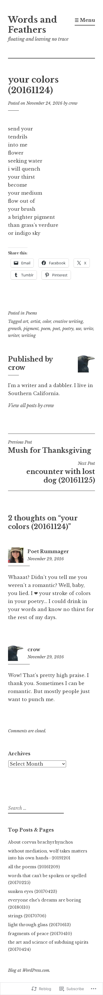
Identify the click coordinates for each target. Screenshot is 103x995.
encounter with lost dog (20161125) (60, 472)
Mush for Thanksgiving (49, 447)
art (25, 321)
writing (28, 335)
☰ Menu (85, 20)
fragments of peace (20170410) (40, 933)
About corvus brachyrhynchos (40, 842)
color (47, 321)
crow (73, 103)
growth (14, 328)
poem (45, 328)
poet (56, 328)
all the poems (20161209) (34, 866)
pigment (31, 328)
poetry (68, 328)
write (88, 328)
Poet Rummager (48, 551)
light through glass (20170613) (39, 924)
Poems (31, 313)
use (78, 328)
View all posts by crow (31, 405)
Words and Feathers (32, 25)
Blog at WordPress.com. (29, 970)
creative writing (68, 321)
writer (13, 335)
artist (35, 321)
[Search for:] (35, 808)
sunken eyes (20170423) (32, 891)
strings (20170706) (27, 915)
